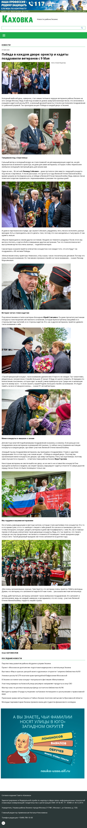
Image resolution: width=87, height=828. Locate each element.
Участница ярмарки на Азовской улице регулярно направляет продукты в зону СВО (37, 683)
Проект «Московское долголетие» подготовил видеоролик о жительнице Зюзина (36, 667)
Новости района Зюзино (47, 19)
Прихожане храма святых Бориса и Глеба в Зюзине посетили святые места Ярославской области (42, 698)
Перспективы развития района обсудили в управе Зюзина (26, 663)
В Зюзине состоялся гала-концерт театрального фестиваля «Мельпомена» (33, 679)
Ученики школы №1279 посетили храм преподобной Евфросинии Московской (34, 675)
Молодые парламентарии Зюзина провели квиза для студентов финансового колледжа (39, 702)
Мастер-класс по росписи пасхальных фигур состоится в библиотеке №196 (33, 687)
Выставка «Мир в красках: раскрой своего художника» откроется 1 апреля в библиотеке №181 (41, 671)
